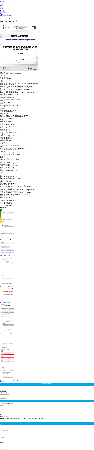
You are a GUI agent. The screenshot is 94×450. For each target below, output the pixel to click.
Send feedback (3, 420)
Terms (4, 414)
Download (2, 381)
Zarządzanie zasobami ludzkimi (7, 18)
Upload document (3, 6)
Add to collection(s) (3, 15)
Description (3, 391)
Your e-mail (2, 437)
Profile (1, 13)
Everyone (3, 396)
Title (1, 389)
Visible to (1, 395)
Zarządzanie (4, 17)
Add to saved (9, 15)
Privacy (1, 414)
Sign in (1, 388)
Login (1, 5)
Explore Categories (3, 1)
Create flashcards (8, 6)
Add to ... (2, 14)
